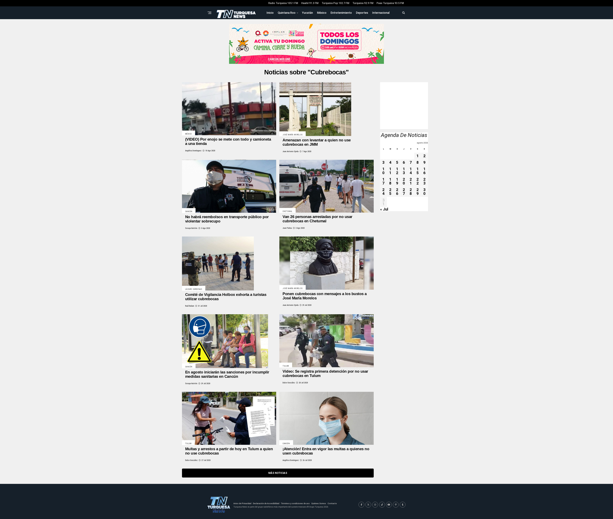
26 (397, 192)
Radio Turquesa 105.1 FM (283, 3)
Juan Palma (287, 228)
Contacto (332, 503)
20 (404, 181)
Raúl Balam (189, 306)
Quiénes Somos (318, 503)
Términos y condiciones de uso (295, 503)
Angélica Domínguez (193, 151)
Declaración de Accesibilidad (266, 503)
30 (424, 192)
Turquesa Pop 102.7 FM (335, 3)
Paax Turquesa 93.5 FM (390, 3)
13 (404, 171)
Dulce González (289, 383)
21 (411, 181)
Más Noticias (277, 472)
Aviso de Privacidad (242, 503)
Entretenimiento (341, 12)
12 (397, 171)
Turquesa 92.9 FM (362, 3)
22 (417, 181)
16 (424, 171)
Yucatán (307, 12)
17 (383, 181)
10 (383, 171)
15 (417, 171)
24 (383, 192)
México (321, 12)
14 (411, 171)
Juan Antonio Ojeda (291, 151)
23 (424, 181)
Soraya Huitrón (191, 228)
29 (417, 192)
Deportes (362, 12)
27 (404, 192)
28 (411, 192)
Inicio (270, 12)
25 (390, 192)
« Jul (384, 209)
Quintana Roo (286, 12)
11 (390, 171)
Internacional (381, 12)
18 (390, 181)
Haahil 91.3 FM (309, 3)
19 (397, 181)
